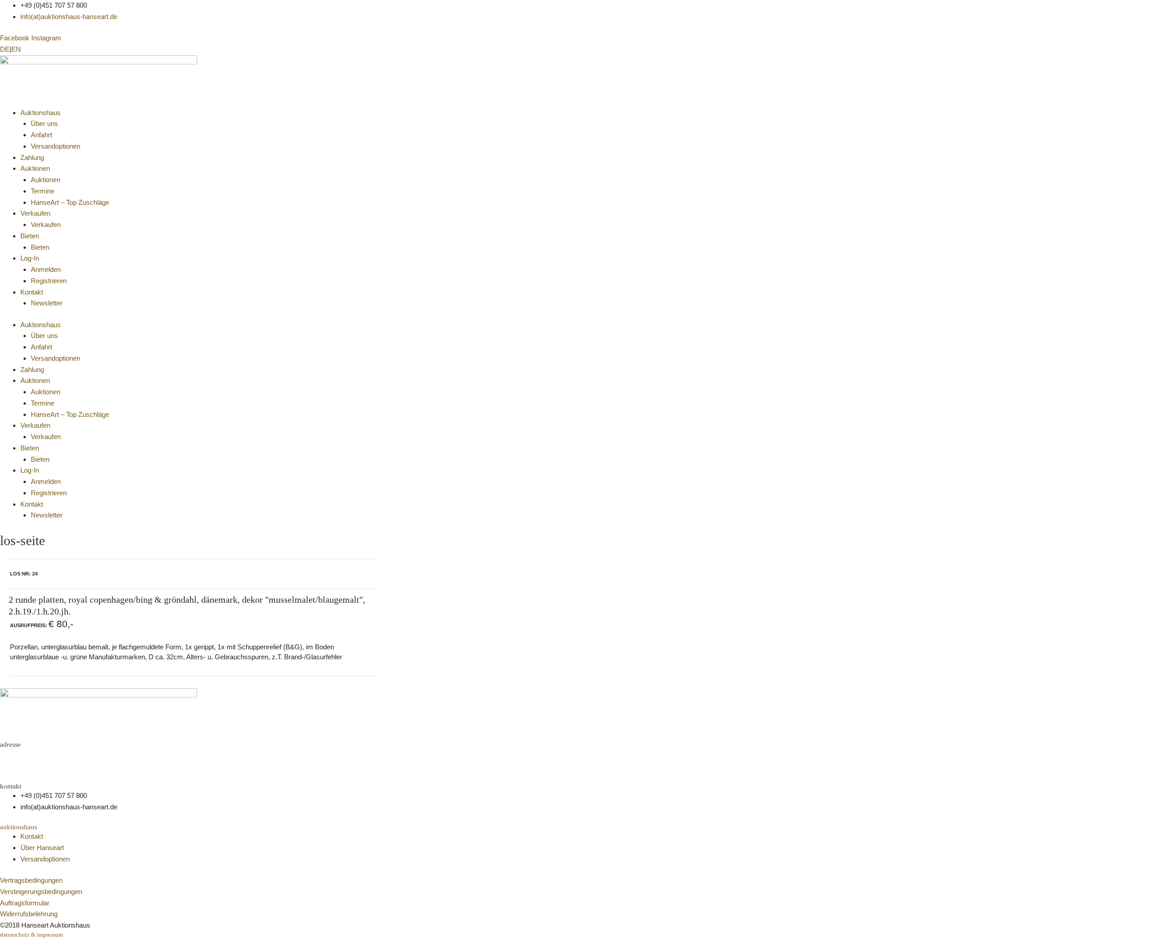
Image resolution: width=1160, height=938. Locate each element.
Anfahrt (41, 135)
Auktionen (35, 168)
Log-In (29, 258)
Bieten (29, 236)
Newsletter (47, 303)
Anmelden (46, 269)
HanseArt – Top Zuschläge (70, 202)
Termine (42, 191)
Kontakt (31, 292)
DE (5, 49)
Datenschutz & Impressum (31, 934)
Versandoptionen (55, 146)
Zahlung (32, 157)
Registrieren (49, 281)
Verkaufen (35, 213)
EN (16, 49)
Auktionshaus (40, 112)
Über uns (44, 123)
